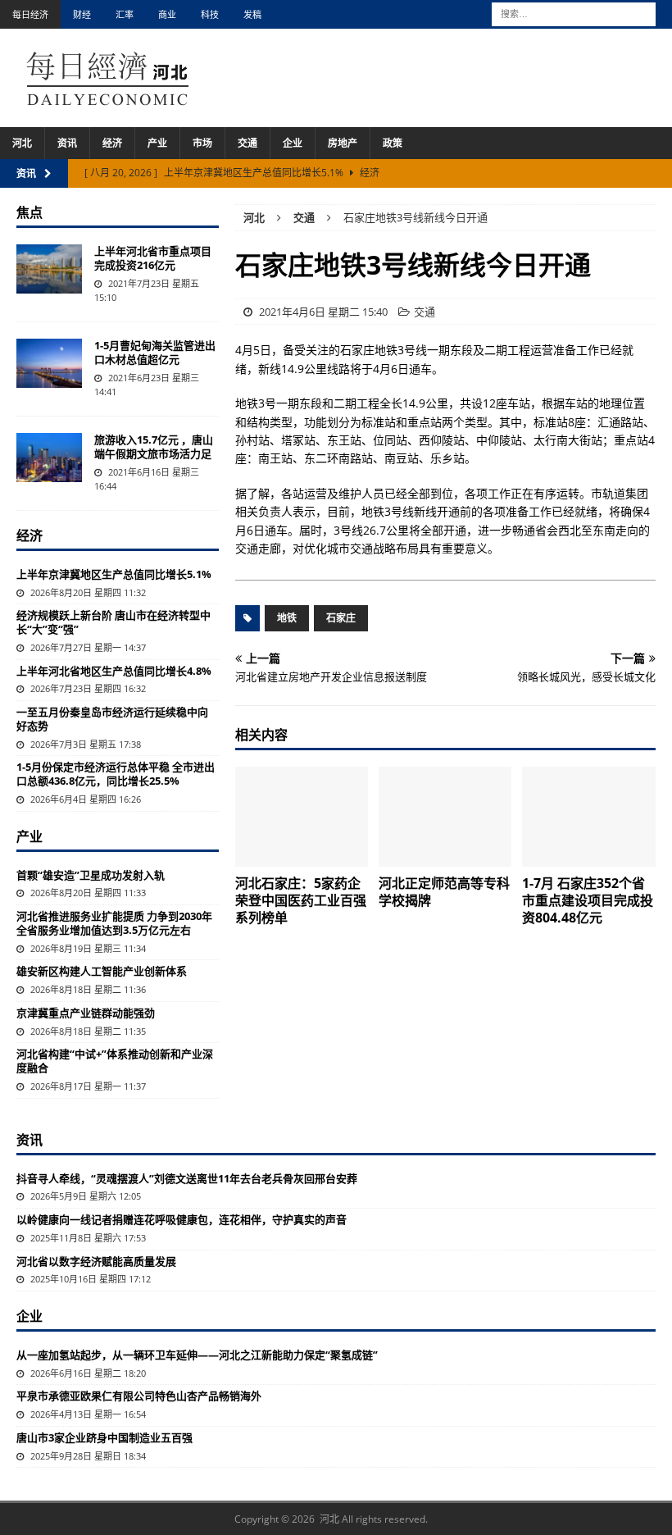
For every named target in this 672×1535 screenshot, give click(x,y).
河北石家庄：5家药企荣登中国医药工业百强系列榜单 (300, 900)
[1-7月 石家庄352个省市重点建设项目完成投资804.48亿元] (589, 817)
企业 (292, 143)
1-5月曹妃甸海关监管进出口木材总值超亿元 (155, 352)
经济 (112, 143)
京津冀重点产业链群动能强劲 (85, 1012)
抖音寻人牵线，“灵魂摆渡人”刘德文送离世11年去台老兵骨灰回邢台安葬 (186, 1178)
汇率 (125, 14)
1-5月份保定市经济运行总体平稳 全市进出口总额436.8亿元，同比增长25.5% (115, 773)
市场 (202, 143)
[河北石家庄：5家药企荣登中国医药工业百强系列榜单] (302, 817)
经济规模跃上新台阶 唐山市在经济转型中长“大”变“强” (113, 622)
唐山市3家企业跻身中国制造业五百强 (104, 1437)
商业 (167, 14)
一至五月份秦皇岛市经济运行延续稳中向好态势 (112, 718)
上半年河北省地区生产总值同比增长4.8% (113, 670)
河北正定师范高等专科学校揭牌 (444, 891)
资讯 (67, 143)
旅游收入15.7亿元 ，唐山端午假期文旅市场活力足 (153, 446)
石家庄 (341, 618)
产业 (157, 143)
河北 (22, 143)
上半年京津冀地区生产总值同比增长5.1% (113, 574)
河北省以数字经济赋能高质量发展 (96, 1261)
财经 (82, 14)
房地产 (342, 143)
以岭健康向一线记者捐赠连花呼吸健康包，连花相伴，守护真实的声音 (181, 1219)
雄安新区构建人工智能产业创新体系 (101, 970)
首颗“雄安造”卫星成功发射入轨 (90, 875)
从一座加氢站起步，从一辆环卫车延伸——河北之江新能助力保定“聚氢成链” (197, 1354)
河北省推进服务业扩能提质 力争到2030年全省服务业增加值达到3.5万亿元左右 (114, 923)
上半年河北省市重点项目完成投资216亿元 (152, 258)
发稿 (252, 14)
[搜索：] (574, 12)
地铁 (287, 618)
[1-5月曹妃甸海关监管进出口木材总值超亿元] (49, 363)
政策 (392, 143)
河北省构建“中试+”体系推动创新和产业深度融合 (114, 1060)
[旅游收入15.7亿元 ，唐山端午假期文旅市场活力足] (49, 457)
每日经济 (30, 14)
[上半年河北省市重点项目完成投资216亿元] (49, 269)
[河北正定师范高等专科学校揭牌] (445, 817)
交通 (247, 143)
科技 (210, 14)
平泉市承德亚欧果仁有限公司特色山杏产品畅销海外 (138, 1395)
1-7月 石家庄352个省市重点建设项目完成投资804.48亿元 (587, 900)
